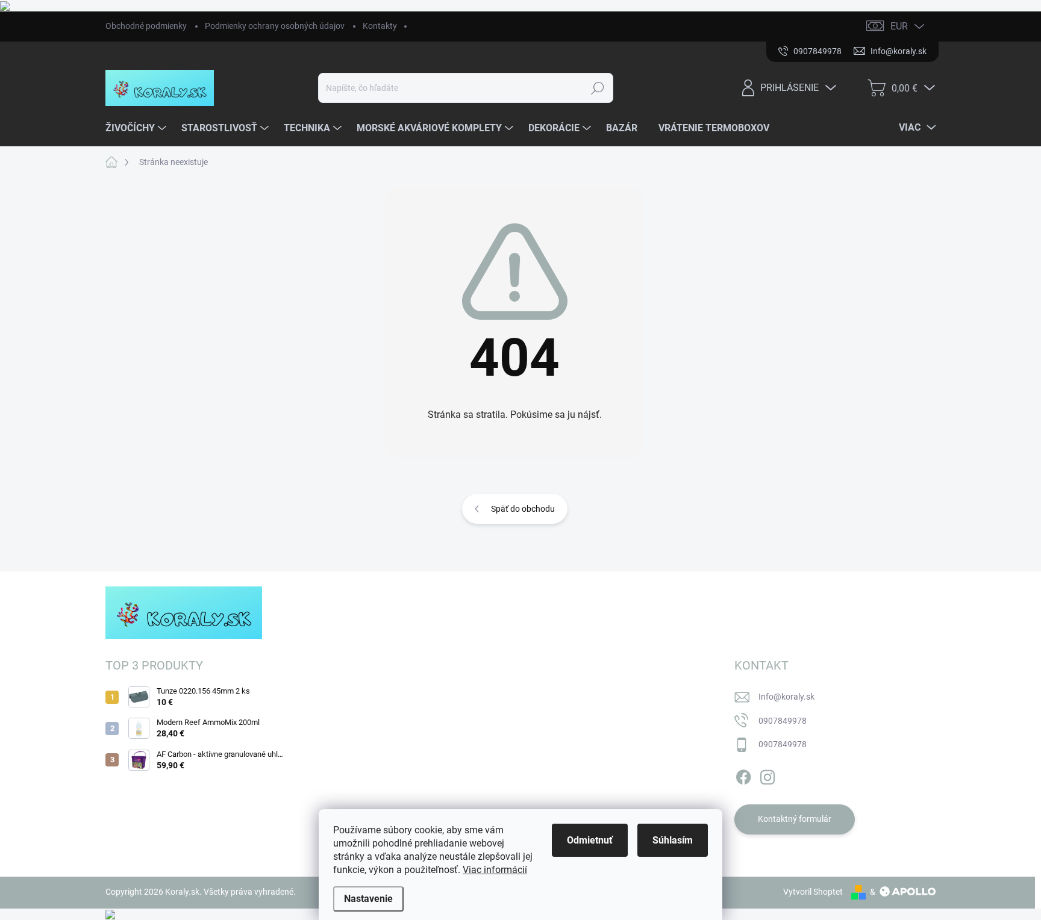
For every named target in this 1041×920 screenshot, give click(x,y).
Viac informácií (495, 869)
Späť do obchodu (523, 509)
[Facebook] (743, 775)
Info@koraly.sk (786, 696)
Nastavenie (368, 898)
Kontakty (380, 26)
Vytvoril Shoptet (813, 892)
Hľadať (598, 88)
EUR (899, 26)
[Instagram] (767, 775)
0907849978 (782, 721)
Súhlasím (672, 840)
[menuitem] (137, 128)
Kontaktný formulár (794, 819)
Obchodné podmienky (146, 26)
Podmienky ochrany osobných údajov (275, 26)
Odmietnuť (590, 840)
